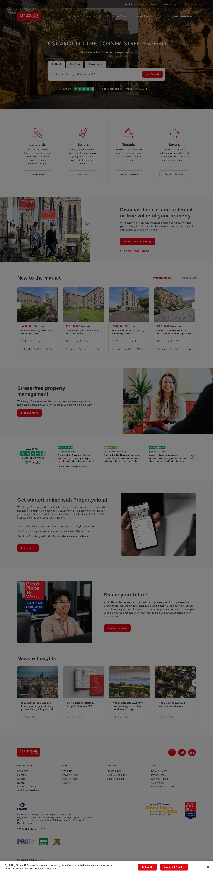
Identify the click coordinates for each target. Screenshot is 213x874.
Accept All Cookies (174, 867)
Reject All (147, 867)
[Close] (208, 867)
